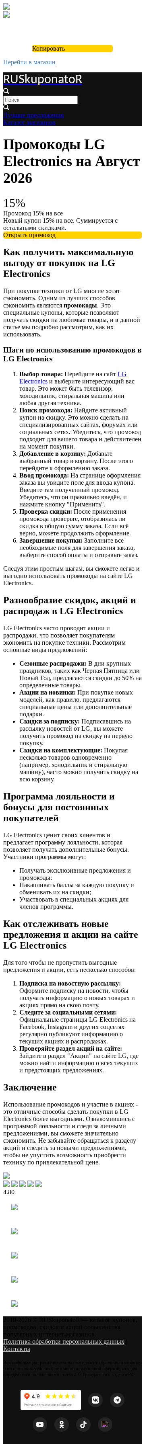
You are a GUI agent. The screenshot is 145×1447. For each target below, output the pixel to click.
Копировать (48, 48)
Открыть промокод (29, 235)
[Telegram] (117, 1400)
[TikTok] (83, 1424)
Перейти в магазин (29, 62)
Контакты (16, 1348)
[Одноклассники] (61, 1424)
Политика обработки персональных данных (63, 1341)
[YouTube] (40, 1424)
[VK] (95, 1400)
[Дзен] (105, 1424)
